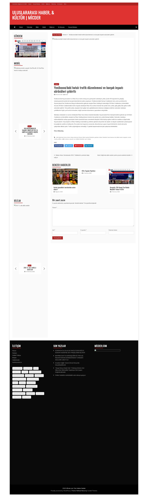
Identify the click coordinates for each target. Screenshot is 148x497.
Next (44, 49)
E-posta (83, 230)
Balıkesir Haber (17, 368)
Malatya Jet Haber (31, 386)
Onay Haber (40, 393)
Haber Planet (16, 397)
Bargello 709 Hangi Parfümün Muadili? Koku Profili (119, 188)
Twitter (69, 145)
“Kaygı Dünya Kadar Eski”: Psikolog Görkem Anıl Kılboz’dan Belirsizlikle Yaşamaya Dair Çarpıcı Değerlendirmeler (69, 370)
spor (86, 139)
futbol (84, 137)
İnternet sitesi (113, 230)
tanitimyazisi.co (17, 362)
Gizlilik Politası (16, 355)
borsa (65, 137)
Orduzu (15, 382)
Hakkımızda (15, 360)
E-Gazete (22, 382)
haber (100, 137)
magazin (125, 137)
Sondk (36, 368)
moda (129, 137)
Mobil (43, 4)
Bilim (65, 4)
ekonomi (76, 137)
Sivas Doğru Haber (33, 379)
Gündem (18, 36)
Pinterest (79, 145)
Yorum (54, 207)
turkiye (89, 139)
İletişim (14, 357)
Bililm (17, 200)
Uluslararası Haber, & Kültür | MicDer (33, 15)
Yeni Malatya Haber (35, 372)
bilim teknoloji (59, 137)
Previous (16, 49)
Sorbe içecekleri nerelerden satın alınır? (64, 188)
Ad (53, 230)
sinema (67, 139)
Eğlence (48, 4)
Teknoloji (53, 4)
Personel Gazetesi (18, 375)
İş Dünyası (59, 4)
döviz (68, 137)
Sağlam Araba (28, 390)
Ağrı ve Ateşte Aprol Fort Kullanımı (30, 49)
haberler (105, 137)
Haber (29, 4)
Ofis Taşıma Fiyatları (88, 171)
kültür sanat (119, 137)
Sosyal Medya (36, 4)
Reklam (14, 353)
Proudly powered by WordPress (61, 491)
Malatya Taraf (31, 382)
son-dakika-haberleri (79, 139)
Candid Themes (92, 491)
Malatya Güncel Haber (19, 379)
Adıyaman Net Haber (18, 393)
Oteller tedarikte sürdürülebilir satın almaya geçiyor (70, 375)
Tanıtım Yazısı (26, 397)
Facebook (59, 145)
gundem (96, 137)
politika (59, 139)
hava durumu (110, 137)
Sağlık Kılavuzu (17, 390)
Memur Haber (39, 375)
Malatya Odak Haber (18, 386)
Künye (14, 350)
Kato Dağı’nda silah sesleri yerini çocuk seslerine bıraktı (114, 155)
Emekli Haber (29, 375)
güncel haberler (90, 137)
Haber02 (25, 372)
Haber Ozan (16, 372)
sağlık (63, 139)
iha (115, 137)
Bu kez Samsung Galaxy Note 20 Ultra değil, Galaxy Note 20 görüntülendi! (30, 131)
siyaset (71, 139)
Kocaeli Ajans (27, 368)
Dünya (72, 137)
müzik (55, 139)
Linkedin (89, 145)
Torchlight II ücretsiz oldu (30, 269)
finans (80, 137)
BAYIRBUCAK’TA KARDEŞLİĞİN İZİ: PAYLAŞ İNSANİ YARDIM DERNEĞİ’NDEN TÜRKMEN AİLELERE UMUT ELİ (69, 358)
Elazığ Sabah (30, 393)
